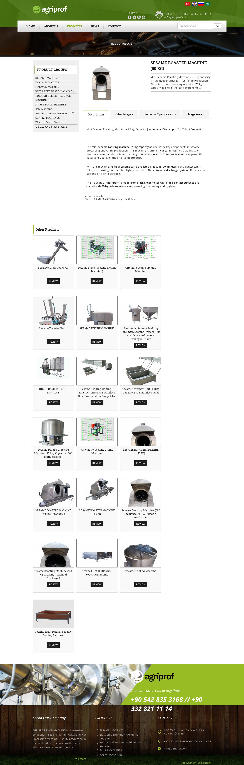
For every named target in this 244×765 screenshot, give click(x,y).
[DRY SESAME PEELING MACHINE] (53, 368)
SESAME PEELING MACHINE (96, 328)
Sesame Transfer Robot (53, 328)
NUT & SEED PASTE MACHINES (54, 91)
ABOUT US (51, 26)
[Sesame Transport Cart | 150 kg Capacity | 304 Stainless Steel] (142, 373)
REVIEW (53, 281)
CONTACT (114, 26)
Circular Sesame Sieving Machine (140, 269)
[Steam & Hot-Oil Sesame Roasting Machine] (97, 555)
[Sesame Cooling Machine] (140, 561)
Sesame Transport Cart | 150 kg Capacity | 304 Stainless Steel (140, 390)
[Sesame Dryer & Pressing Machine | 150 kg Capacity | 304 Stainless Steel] (53, 432)
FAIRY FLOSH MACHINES (50, 104)
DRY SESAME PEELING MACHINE (53, 390)
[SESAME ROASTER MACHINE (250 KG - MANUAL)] (55, 495)
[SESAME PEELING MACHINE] (97, 321)
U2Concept (204, 762)
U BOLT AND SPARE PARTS (51, 126)
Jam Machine (43, 109)
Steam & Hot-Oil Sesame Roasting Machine (97, 572)
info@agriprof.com (175, 17)
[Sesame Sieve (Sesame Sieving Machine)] (97, 247)
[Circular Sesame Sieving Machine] (140, 247)
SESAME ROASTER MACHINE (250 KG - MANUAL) (53, 512)
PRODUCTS (74, 26)
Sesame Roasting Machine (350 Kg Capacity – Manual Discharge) (53, 574)
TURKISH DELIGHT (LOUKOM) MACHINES (53, 98)
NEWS (95, 26)
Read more (79, 759)
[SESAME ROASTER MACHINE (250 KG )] (97, 489)
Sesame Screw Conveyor (53, 267)
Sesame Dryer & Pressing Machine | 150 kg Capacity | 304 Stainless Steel (53, 453)
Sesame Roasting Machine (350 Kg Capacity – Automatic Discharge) (140, 514)
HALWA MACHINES (47, 87)
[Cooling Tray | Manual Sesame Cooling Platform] (53, 615)
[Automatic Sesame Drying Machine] (97, 429)
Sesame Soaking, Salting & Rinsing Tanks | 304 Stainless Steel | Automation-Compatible (97, 392)
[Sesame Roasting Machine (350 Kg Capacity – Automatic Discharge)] (140, 500)
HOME (30, 26)
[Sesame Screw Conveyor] (53, 257)
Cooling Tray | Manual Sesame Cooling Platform (53, 633)
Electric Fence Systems (49, 122)
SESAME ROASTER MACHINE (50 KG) (141, 451)
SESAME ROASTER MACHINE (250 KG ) (97, 512)
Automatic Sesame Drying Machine (97, 451)
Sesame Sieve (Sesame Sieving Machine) (97, 269)
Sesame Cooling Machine (140, 571)
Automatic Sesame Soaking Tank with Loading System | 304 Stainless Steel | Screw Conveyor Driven (140, 334)
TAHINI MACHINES (47, 82)
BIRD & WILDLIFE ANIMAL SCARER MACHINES (51, 115)
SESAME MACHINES (48, 78)
